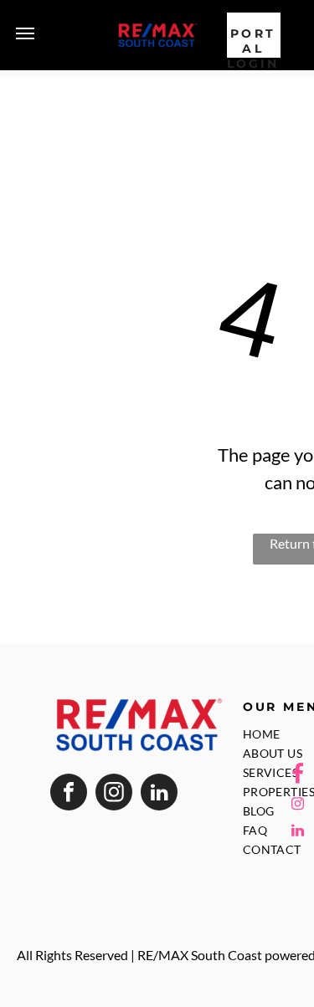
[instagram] (113, 794)
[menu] (25, 33)
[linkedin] (159, 794)
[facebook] (68, 794)
